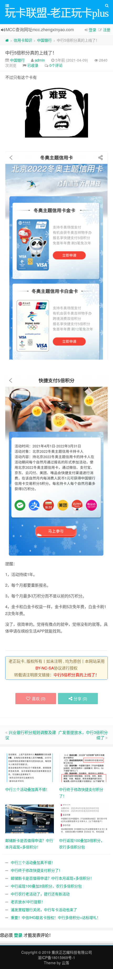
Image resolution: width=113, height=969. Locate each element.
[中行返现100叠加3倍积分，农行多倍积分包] (83, 818)
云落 (65, 962)
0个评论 (56, 65)
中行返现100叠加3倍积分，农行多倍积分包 (46, 886)
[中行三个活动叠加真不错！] (29, 767)
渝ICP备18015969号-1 (56, 957)
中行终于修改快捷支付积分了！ (36, 870)
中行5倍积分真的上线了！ (31, 52)
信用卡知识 (23, 40)
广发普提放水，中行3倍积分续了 (83, 735)
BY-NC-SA (44, 668)
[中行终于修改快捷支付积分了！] (83, 767)
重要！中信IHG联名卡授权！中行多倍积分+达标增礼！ (55, 917)
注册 (106, 29)
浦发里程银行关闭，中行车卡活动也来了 (44, 909)
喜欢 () (38, 698)
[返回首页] (7, 40)
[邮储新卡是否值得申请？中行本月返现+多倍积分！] (29, 818)
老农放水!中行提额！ (28, 901)
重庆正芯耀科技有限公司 (72, 952)
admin (40, 60)
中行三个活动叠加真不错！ (33, 862)
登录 (92, 29)
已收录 (32, 65)
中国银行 (44, 40)
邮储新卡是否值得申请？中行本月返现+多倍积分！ (52, 878)
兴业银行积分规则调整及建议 (30, 735)
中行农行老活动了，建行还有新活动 (40, 893)
